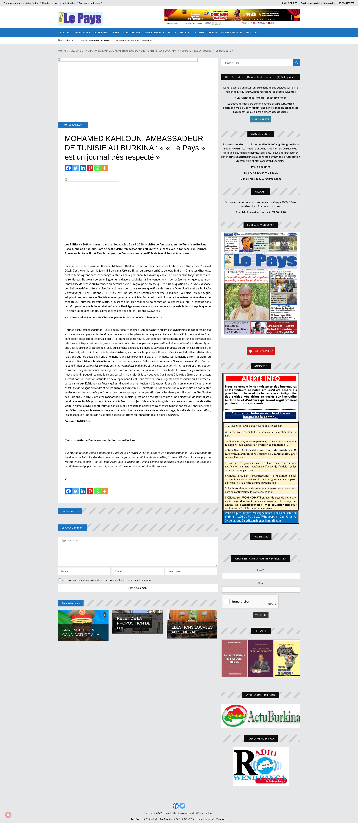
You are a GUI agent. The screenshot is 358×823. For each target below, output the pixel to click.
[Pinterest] (90, 168)
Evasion (83, 3)
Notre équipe (32, 3)
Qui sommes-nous (13, 3)
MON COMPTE (289, 3)
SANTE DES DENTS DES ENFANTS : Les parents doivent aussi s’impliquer (116, 40)
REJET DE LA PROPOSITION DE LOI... (133, 623)
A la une (75, 50)
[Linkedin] (83, 168)
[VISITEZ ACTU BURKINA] (260, 716)
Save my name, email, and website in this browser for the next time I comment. (107, 579)
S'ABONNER (263, 351)
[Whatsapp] (97, 168)
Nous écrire (329, 3)
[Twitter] (75, 168)
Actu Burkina (68, 3)
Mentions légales (50, 3)
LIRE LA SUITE (260, 119)
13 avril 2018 (75, 125)
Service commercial (310, 3)
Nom (260, 583)
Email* (260, 570)
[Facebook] (68, 168)
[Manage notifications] (8, 815)
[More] (104, 168)
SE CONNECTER (346, 3)
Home (62, 50)
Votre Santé (96, 3)
